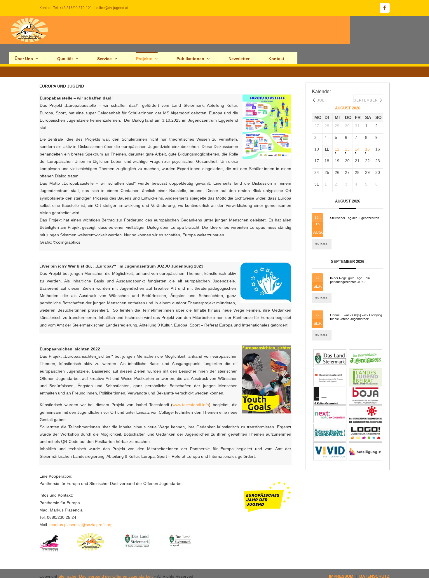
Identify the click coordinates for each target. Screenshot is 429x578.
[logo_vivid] (329, 445)
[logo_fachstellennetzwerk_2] (365, 408)
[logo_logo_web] (365, 427)
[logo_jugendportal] (329, 427)
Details (321, 244)
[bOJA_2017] (365, 390)
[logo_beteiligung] (365, 445)
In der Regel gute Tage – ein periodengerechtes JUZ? (350, 280)
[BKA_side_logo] (329, 371)
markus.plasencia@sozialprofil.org (81, 524)
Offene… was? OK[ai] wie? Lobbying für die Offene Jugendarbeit (356, 317)
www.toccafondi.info (190, 404)
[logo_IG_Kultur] (329, 390)
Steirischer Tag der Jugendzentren (354, 218)
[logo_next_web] (329, 408)
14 (357, 149)
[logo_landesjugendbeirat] (365, 371)
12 (337, 149)
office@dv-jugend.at (112, 8)
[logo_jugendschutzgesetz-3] (365, 352)
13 (347, 149)
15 (367, 149)
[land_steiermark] (329, 352)
